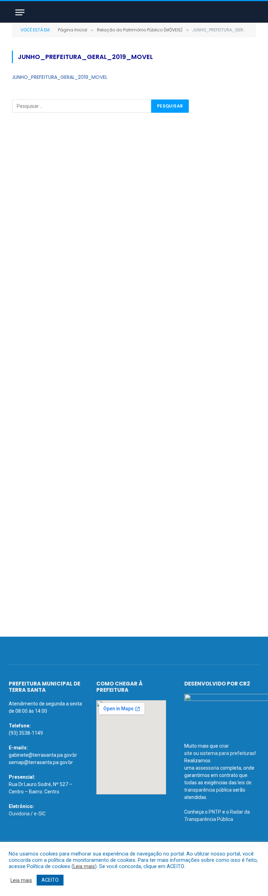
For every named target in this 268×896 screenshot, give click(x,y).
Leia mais (84, 866)
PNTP (215, 812)
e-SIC (40, 813)
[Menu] (19, 12)
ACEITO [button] (50, 880)
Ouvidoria (19, 813)
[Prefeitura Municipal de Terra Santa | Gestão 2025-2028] (134, 12)
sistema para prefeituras (227, 753)
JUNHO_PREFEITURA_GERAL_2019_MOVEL (59, 77)
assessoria (207, 768)
